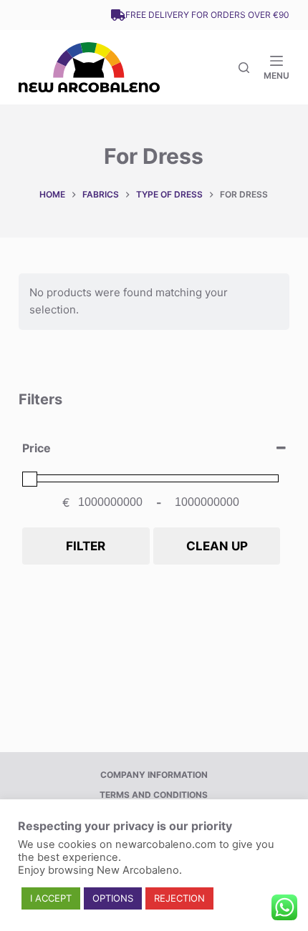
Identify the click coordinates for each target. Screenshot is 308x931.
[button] (50, 898)
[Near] (244, 67)
